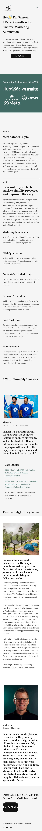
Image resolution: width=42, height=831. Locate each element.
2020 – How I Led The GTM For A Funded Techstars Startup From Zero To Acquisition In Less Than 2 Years (21, 484)
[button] (21, 56)
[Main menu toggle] (37, 7)
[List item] (3, 827)
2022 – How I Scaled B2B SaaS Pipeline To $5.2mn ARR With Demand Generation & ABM (20, 473)
